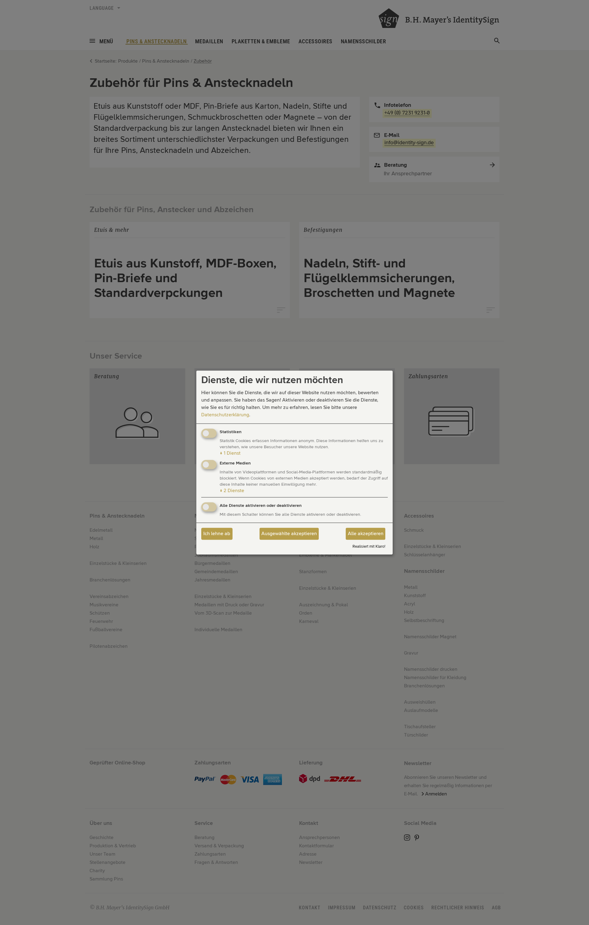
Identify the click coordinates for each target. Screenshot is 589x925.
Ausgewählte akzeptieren (289, 533)
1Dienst (230, 453)
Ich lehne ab (216, 533)
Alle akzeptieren (365, 533)
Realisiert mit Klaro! (368, 547)
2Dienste (232, 490)
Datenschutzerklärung (225, 415)
